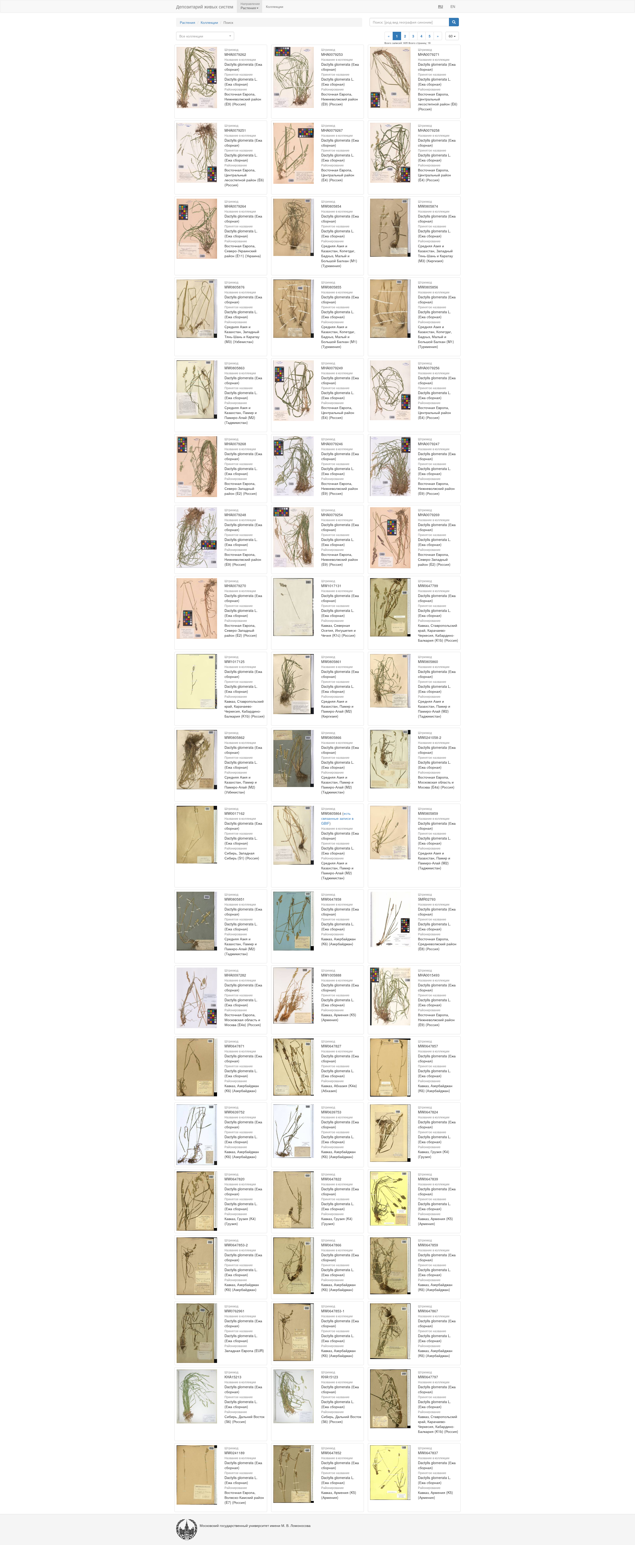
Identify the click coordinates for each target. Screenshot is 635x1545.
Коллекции (274, 6)
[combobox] (205, 36)
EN (452, 6)
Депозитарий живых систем (204, 6)
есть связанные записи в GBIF (337, 818)
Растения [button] (248, 7)
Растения (187, 22)
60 (451, 35)
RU (440, 6)
